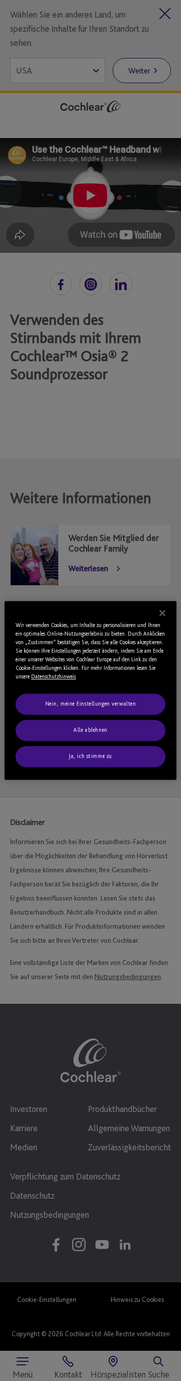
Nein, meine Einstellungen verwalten (90, 704)
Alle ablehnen (90, 730)
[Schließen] (162, 613)
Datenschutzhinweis (53, 676)
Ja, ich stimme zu (90, 756)
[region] (90, 690)
